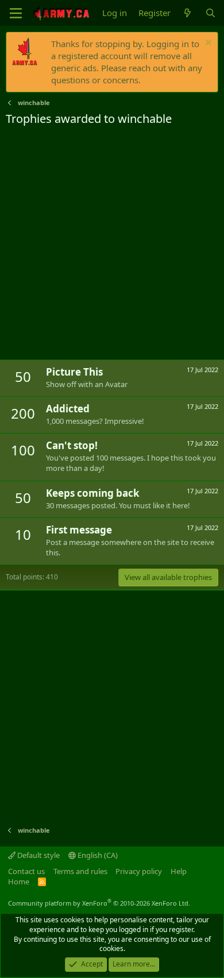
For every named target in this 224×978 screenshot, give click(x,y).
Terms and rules (80, 871)
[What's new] (187, 13)
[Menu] (15, 13)
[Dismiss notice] (207, 44)
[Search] (210, 13)
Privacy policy (138, 871)
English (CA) (97, 855)
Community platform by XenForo (99, 903)
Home (18, 881)
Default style (38, 855)
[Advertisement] (112, 245)
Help (179, 871)
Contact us (26, 871)
